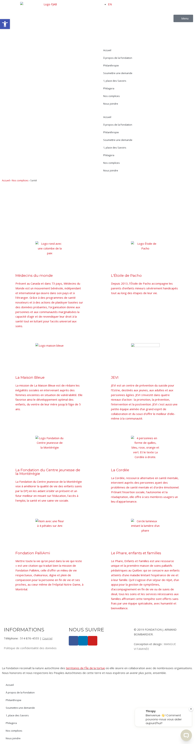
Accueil (107, 50)
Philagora (108, 88)
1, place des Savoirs (114, 80)
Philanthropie (111, 65)
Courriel (47, 638)
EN (110, 4)
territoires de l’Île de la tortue (85, 668)
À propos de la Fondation (117, 58)
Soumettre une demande (117, 73)
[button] (5, 24)
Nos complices (111, 96)
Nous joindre (110, 103)
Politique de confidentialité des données (30, 648)
